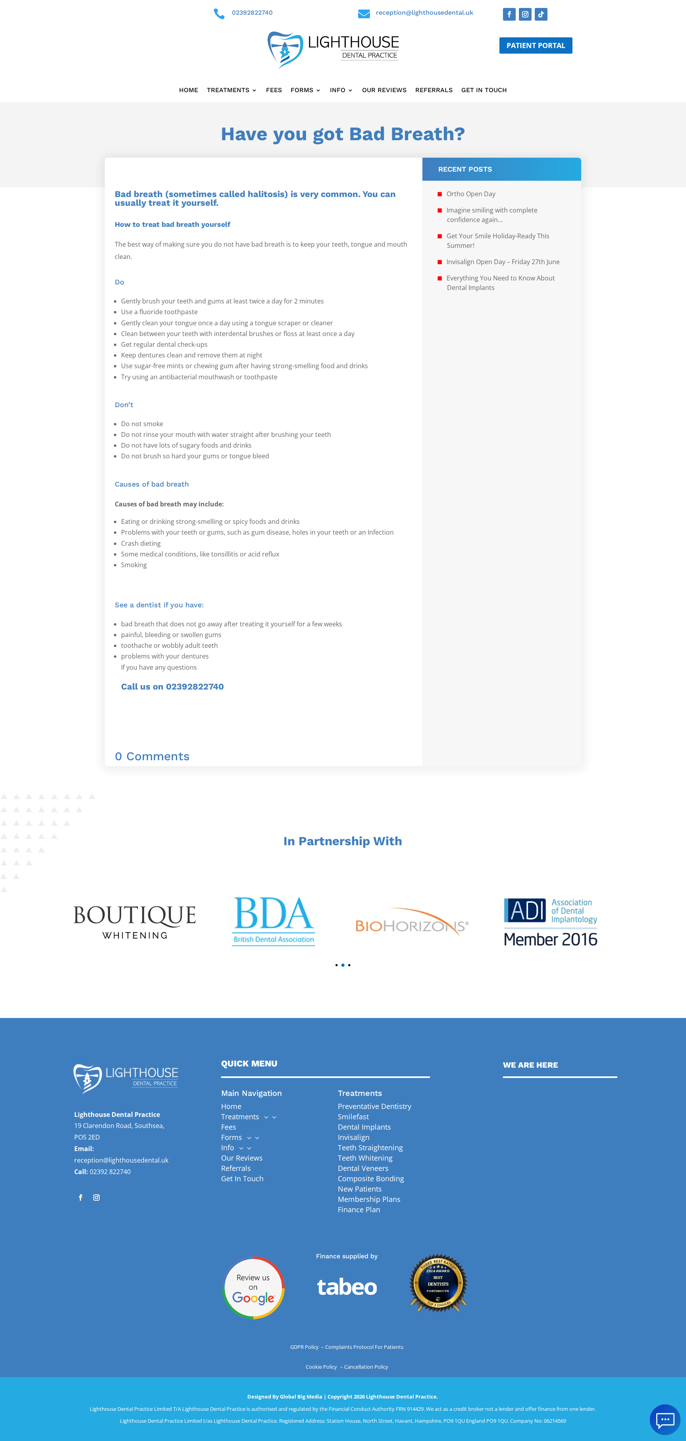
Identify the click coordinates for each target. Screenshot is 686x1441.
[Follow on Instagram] (525, 14)
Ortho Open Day (471, 193)
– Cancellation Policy (364, 1366)
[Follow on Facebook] (509, 14)
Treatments (228, 90)
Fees (274, 90)
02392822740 (252, 12)
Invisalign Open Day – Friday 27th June (503, 261)
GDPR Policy (305, 1346)
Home (188, 90)
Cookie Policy (322, 1366)
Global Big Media (301, 1396)
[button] (336, 965)
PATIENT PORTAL (536, 45)
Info (337, 90)
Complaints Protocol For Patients (364, 1346)
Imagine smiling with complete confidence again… (492, 215)
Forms (302, 90)
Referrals (434, 90)
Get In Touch (484, 90)
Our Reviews (384, 90)
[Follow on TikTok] (541, 14)
